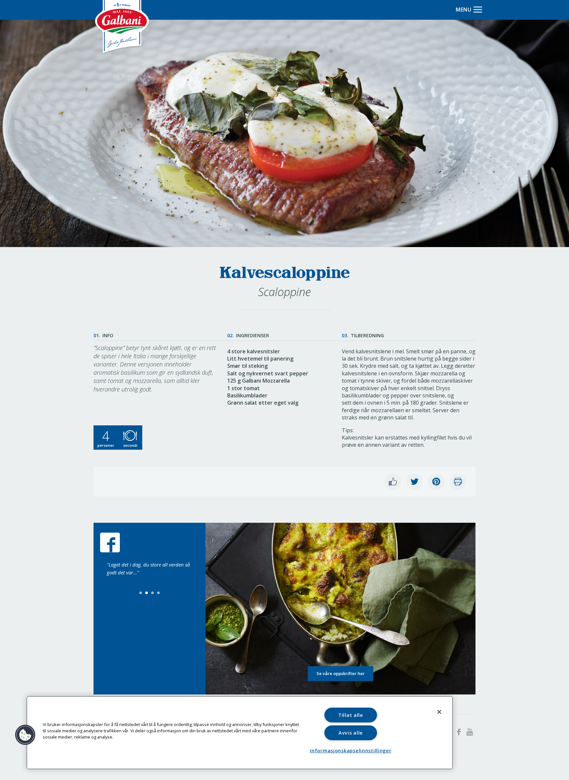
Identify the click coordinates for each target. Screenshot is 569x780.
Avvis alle (351, 733)
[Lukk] (439, 712)
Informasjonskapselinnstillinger (350, 750)
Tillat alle (350, 715)
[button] (25, 734)
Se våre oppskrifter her (340, 673)
